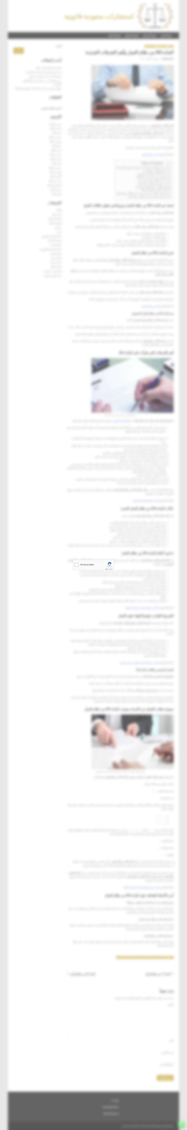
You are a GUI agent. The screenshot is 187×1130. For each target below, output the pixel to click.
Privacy (106, 569)
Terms (111, 569)
